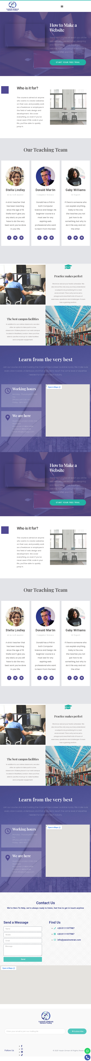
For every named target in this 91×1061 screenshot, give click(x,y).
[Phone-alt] (87, 1057)
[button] (62, 6)
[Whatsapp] (87, 1051)
